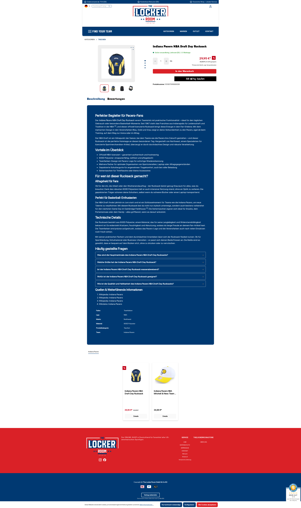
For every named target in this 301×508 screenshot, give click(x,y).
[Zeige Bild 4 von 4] (145, 67)
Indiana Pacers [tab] (93, 352)
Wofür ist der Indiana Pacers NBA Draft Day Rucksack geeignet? (127, 276)
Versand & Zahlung (185, 460)
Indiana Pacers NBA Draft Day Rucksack (134, 392)
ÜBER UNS (203, 442)
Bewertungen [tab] (116, 99)
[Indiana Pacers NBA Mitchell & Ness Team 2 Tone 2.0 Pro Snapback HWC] (165, 375)
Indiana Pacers (105, 120)
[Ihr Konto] (210, 7)
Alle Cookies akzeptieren (207, 505)
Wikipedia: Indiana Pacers (111, 294)
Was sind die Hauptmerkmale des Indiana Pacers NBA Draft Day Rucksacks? (132, 255)
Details (136, 416)
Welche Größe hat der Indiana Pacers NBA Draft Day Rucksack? (126, 262)
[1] (115, 126)
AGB (185, 442)
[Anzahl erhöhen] (166, 61)
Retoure (184, 454)
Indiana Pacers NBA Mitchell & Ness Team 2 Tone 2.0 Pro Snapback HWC (165, 392)
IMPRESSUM (185, 448)
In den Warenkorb (184, 71)
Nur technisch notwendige (171, 505)
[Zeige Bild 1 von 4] (145, 60)
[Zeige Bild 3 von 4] (145, 65)
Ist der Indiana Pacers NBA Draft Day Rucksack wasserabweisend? (128, 269)
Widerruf (185, 457)
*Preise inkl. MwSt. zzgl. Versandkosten (204, 65)
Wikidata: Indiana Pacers (110, 304)
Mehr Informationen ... (147, 505)
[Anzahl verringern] (155, 61)
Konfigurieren (189, 505)
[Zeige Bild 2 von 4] (145, 63)
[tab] (96, 99)
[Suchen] (109, 6)
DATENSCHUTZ (185, 445)
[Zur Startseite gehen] (150, 14)
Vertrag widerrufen (150, 495)
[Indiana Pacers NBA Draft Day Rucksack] (116, 63)
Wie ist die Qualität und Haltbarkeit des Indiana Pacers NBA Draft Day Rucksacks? (135, 283)
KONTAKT (185, 451)
